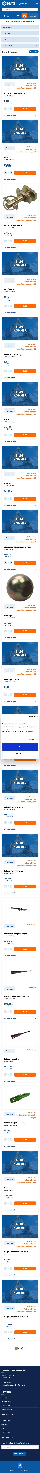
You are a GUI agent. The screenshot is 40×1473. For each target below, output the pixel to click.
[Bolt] (20, 131)
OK (20, 746)
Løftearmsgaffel (11, 1059)
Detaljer (31, 739)
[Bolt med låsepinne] (20, 198)
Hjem (7, 21)
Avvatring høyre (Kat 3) (15, 93)
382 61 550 (23, 4)
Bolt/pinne (9, 289)
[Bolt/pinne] (20, 263)
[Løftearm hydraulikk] (20, 781)
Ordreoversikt (6, 1402)
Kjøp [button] (25, 109)
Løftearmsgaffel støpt (14, 1123)
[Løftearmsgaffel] (20, 1034)
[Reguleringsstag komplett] (20, 1226)
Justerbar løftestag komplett (17, 547)
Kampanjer (5, 1405)
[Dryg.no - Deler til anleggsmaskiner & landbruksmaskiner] (9, 3)
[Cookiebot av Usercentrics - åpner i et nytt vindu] (29, 717)
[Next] (23, 1348)
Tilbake (34, 52)
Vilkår (3, 1428)
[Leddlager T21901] (20, 653)
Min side (4, 1398)
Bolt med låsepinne (13, 225)
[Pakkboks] (20, 1162)
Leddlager (8, 615)
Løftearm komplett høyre (15, 934)
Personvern (5, 1432)
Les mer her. (29, 731)
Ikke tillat (20, 754)
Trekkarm (7, 46)
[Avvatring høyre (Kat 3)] (20, 67)
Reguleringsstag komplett (16, 1252)
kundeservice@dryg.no (16, 1385)
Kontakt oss (5, 1421)
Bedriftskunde (6, 1409)
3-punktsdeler (10, 84)
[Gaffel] (20, 394)
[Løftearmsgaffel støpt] (20, 1097)
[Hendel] (20, 457)
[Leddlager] (20, 588)
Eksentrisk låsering (12, 354)
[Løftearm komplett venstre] (20, 971)
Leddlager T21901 (11, 679)
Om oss (4, 1424)
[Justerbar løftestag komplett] (20, 521)
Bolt (6, 157)
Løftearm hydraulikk (13, 807)
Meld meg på (19, 1454)
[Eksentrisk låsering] (20, 328)
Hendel (7, 483)
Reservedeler (15, 21)
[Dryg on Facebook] (20, 1465)
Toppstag (7, 33)
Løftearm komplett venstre (16, 996)
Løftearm (7, 27)
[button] (37, 3)
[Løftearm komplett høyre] (20, 909)
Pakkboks (8, 1188)
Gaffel (7, 419)
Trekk (6, 39)
